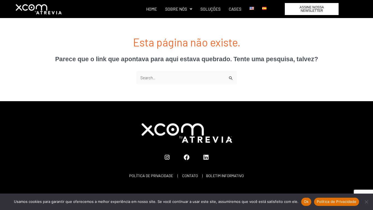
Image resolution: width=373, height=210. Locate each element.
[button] (178, 9)
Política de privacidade (151, 175)
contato (190, 175)
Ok (306, 201)
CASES (235, 8)
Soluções (210, 8)
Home (151, 8)
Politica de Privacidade (336, 201)
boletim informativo (225, 175)
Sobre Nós (176, 8)
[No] (366, 202)
